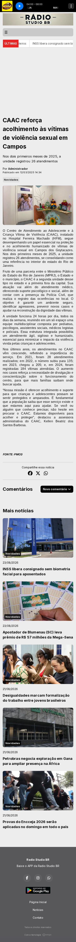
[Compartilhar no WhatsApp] (45, 474)
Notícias (38, 909)
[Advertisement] (38, 76)
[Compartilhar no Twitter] (38, 474)
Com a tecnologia (32, 935)
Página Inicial (38, 902)
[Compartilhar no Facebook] (30, 474)
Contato (38, 917)
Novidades (11, 179)
